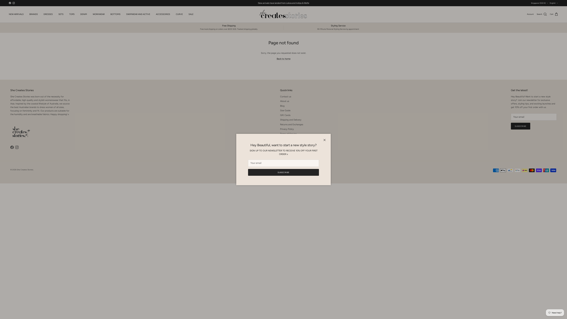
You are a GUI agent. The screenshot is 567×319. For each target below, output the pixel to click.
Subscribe (283, 172)
